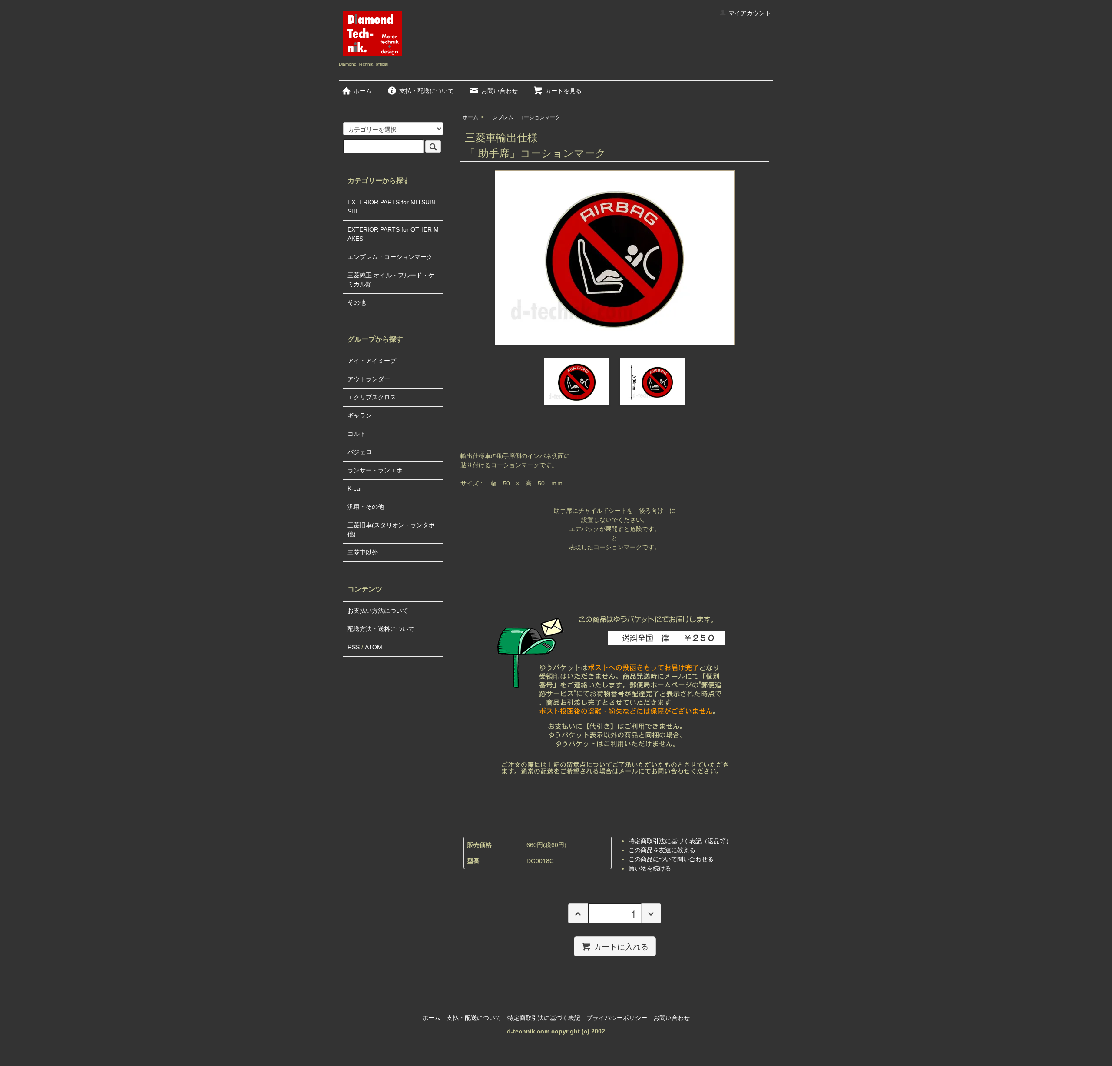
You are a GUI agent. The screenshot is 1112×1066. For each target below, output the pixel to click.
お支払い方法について (378, 610)
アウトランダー (369, 378)
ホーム (363, 90)
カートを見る (563, 90)
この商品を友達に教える (662, 850)
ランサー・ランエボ (375, 470)
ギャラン (360, 415)
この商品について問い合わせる (671, 859)
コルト (357, 433)
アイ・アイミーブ (372, 360)
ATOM (373, 647)
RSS (354, 647)
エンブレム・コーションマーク (523, 117)
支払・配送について (426, 90)
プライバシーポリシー (616, 1017)
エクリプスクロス (372, 397)
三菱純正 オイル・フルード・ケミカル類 (391, 280)
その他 (357, 302)
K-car (355, 488)
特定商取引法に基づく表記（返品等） (680, 840)
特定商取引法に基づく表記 (543, 1017)
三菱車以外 (363, 552)
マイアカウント (749, 13)
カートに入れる (621, 946)
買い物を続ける (650, 868)
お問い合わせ (499, 90)
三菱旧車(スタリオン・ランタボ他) (391, 529)
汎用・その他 (366, 506)
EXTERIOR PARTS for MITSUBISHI (391, 207)
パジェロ (360, 451)
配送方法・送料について (381, 628)
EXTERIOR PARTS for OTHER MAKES (393, 234)
